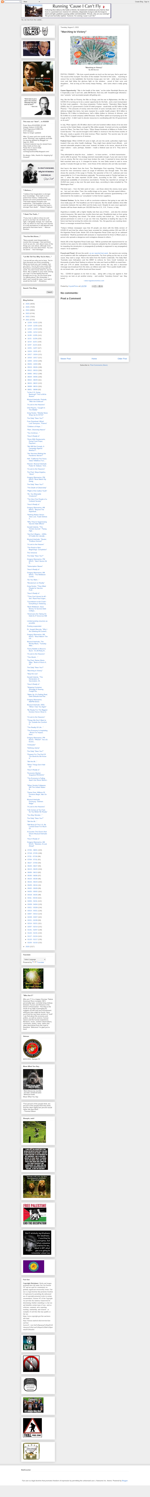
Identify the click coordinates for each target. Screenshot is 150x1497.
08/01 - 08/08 (33, 389)
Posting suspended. (34, 626)
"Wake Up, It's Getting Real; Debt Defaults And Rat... (37, 695)
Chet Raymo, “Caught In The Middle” (36, 409)
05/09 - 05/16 (33, 885)
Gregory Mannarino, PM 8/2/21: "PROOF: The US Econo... (37, 740)
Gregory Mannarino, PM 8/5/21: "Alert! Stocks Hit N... (37, 561)
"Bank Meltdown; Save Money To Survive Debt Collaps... (36, 609)
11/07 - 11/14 (33, 345)
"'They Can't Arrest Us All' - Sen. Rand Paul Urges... (37, 597)
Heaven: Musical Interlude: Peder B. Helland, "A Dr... (37, 465)
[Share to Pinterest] (102, 286)
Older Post (122, 359)
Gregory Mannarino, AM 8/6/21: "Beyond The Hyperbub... (36, 509)
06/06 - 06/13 (33, 872)
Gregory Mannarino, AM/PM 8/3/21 (34, 701)
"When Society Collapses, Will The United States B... (36, 787)
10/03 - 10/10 (33, 361)
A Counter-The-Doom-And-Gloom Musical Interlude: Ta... (37, 834)
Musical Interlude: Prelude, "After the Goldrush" (37, 400)
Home (94, 359)
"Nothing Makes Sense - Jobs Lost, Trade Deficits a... (37, 517)
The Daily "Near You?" (35, 418)
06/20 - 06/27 (33, 866)
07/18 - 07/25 (33, 853)
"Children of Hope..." (34, 426)
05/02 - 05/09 (33, 888)
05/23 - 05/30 (33, 879)
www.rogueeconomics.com (94, 281)
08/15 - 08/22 (33, 383)
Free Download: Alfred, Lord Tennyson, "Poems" (37, 422)
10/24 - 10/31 (33, 351)
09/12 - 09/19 (33, 370)
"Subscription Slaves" (35, 566)
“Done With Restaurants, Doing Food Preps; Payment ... (36, 441)
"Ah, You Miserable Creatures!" (34, 495)
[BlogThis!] (95, 286)
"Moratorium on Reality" (36, 583)
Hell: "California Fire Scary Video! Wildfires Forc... (37, 460)
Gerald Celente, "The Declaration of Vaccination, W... (35, 679)
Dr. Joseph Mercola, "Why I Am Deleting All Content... (37, 630)
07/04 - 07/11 (33, 859)
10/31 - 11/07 (33, 348)
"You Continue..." (33, 433)
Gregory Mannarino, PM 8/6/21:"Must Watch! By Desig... (36, 479)
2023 (28, 313)
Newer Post (66, 359)
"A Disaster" (31, 745)
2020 (28, 946)
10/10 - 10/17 (33, 358)
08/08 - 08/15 (33, 386)
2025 (28, 307)
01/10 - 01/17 (33, 939)
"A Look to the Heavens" (36, 405)
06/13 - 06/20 (33, 869)
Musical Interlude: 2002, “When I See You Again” (37, 706)
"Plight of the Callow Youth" (37, 491)
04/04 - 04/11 (33, 901)
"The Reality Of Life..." (35, 727)
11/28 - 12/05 (33, 335)
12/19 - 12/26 (33, 326)
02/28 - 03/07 (33, 917)
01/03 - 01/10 (33, 942)
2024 (28, 310)
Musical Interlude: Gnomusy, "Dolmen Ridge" (35, 801)
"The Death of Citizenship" (37, 488)
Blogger (125, 1481)
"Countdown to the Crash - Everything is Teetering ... (37, 603)
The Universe (32, 553)
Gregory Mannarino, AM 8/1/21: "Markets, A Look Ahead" (37, 844)
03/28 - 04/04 (33, 904)
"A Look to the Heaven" (35, 544)
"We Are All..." (32, 761)
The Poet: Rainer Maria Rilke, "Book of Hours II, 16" (36, 662)
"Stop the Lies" (32, 674)
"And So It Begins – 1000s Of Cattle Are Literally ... (36, 535)
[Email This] (93, 286)
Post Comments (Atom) (99, 365)
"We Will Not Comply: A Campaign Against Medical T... (35, 448)
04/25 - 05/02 (33, 891)
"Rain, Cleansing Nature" (36, 430)
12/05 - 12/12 (33, 332)
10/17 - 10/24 (33, 354)
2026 (28, 304)
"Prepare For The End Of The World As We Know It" (36, 756)
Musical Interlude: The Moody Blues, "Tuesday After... (36, 644)
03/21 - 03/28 (33, 907)
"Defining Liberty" (33, 748)
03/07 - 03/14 (33, 914)
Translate (40, 962)
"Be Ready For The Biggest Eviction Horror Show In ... (37, 712)
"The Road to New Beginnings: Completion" (37, 548)
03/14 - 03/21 (33, 911)
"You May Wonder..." (34, 815)
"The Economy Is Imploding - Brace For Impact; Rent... (37, 732)
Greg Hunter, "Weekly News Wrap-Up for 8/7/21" (37, 414)
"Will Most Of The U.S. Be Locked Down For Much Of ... (37, 827)
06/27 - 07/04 (33, 863)
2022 (28, 316)
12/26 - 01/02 (33, 322)
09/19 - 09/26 (33, 367)
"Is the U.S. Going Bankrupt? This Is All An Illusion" (36, 394)
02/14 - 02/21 (33, 923)
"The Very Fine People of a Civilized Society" (37, 500)
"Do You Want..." (33, 580)
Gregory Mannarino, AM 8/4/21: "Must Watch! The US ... (37, 636)
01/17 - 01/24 (33, 936)
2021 (28, 320)
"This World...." (32, 657)
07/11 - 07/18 (33, 856)
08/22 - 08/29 (33, 380)
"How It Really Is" (33, 436)
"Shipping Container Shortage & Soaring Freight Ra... (35, 689)
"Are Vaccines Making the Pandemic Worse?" (36, 454)
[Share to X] (97, 286)
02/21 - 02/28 (33, 920)
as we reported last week (98, 253)
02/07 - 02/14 (33, 927)
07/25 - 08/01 (33, 850)
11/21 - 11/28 (33, 338)
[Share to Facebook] (99, 286)
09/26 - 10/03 (33, 364)
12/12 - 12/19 (33, 329)
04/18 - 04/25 (33, 895)
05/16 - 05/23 (33, 882)
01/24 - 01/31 (33, 933)
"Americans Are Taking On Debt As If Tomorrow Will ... (37, 616)
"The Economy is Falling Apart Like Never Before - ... (37, 780)
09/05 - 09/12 (33, 374)
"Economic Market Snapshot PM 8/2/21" (36, 774)
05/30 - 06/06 (33, 875)
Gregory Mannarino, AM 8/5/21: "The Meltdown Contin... (36, 574)
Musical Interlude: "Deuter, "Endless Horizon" (37, 540)
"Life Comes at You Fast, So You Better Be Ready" (37, 811)
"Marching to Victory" (35, 671)
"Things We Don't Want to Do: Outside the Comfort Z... (37, 722)
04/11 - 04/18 (33, 898)
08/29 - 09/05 (33, 377)
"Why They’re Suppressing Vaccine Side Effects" (37, 523)
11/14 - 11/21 (33, 342)
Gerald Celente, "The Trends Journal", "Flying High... (37, 529)
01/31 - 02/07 (33, 930)
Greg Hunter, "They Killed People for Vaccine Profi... (36, 588)
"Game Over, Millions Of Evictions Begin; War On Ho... (37, 794)
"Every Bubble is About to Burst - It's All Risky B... (36, 650)
